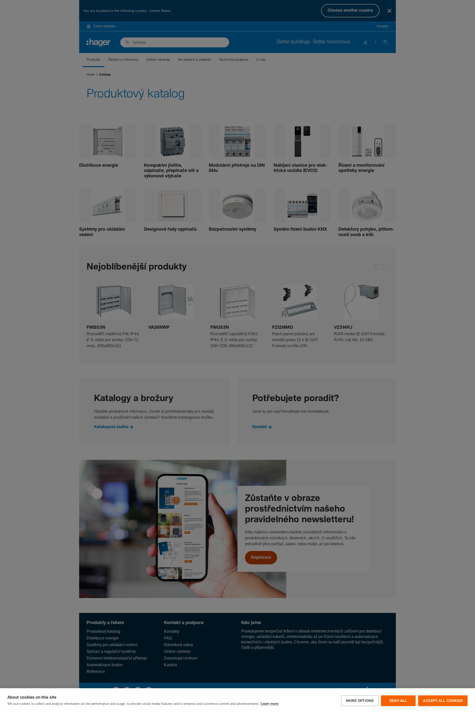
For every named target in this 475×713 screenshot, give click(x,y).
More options (360, 701)
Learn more (269, 704)
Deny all (398, 701)
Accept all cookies (443, 701)
